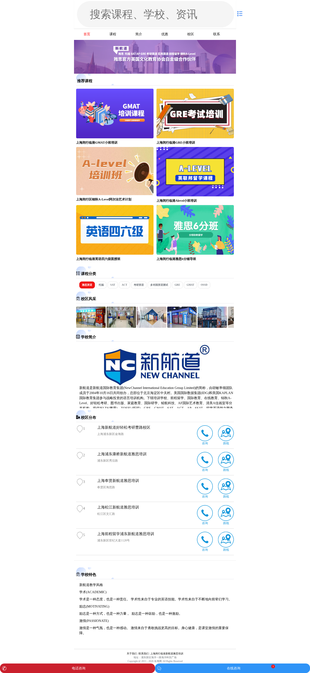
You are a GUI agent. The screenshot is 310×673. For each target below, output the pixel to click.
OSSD (204, 284)
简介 (138, 34)
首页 (87, 34)
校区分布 (88, 417)
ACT (124, 284)
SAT (112, 284)
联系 (216, 34)
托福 (101, 284)
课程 (112, 34)
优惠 (164, 34)
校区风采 (88, 299)
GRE (177, 284)
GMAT (190, 284)
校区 (190, 34)
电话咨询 (78, 668)
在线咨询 (233, 668)
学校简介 (88, 337)
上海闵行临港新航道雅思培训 (166, 653)
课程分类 (88, 274)
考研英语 (139, 284)
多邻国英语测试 (159, 284)
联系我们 (144, 653)
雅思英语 (87, 284)
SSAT (199, 408)
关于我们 (132, 653)
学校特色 (88, 574)
